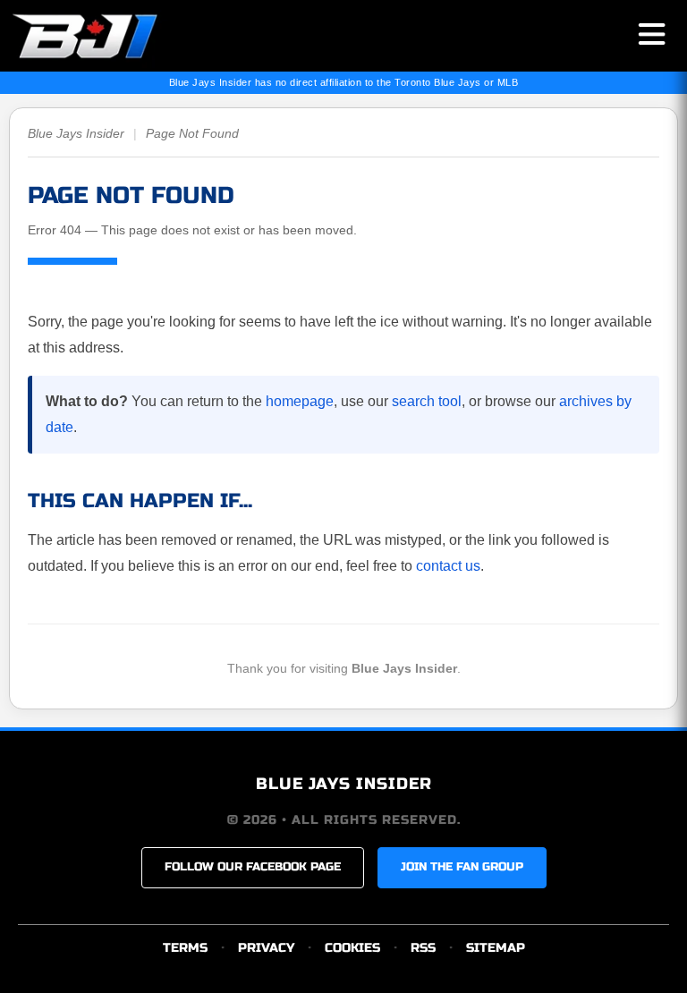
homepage (300, 401)
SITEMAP (495, 947)
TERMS (185, 947)
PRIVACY (266, 947)
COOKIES (352, 947)
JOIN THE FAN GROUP (462, 867)
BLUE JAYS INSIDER (344, 784)
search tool (427, 401)
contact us (448, 565)
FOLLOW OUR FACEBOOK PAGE (253, 867)
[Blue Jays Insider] (100, 36)
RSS (423, 947)
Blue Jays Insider (76, 133)
